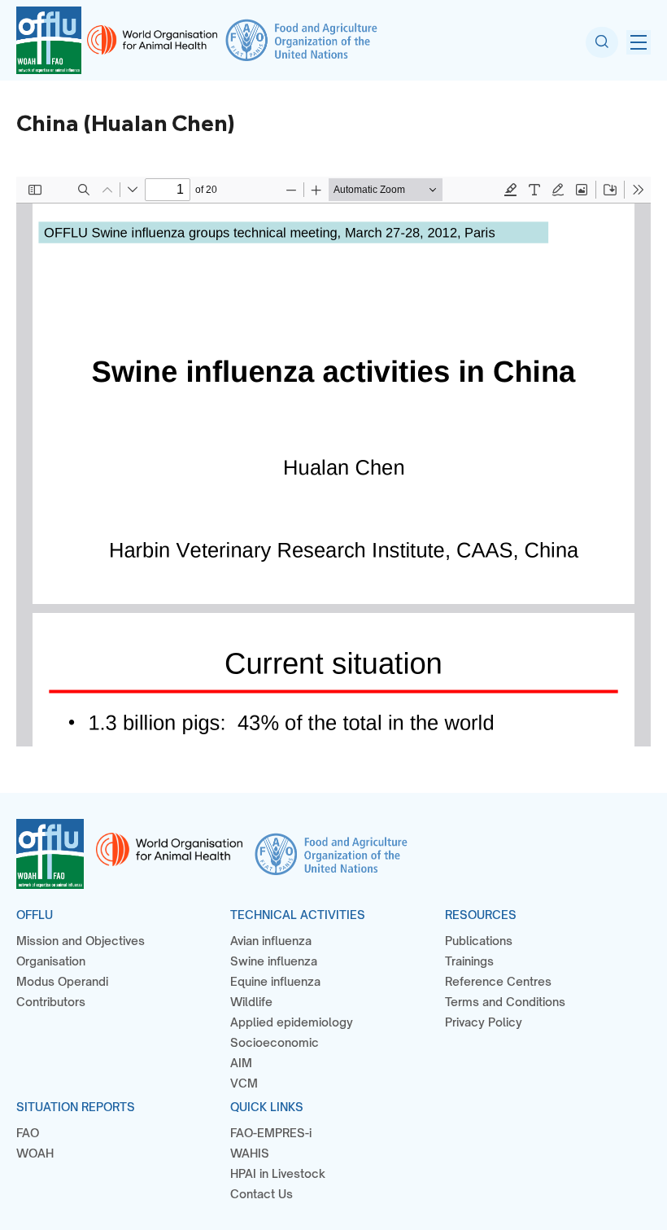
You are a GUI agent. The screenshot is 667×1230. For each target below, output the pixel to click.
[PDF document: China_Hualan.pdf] (333, 461)
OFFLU (34, 914)
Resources (481, 914)
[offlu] (48, 40)
